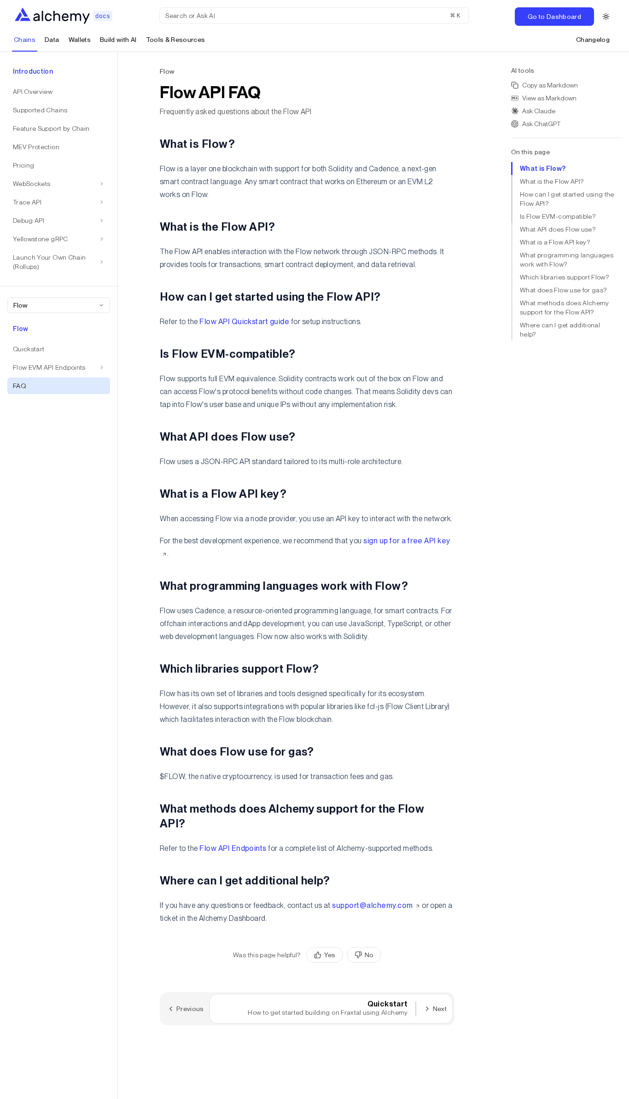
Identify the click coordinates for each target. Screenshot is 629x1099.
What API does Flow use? (557, 229)
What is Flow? (543, 168)
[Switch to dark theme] (606, 16)
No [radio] (369, 955)
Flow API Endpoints (233, 848)
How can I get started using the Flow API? (567, 199)
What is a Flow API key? (555, 242)
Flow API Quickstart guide (244, 321)
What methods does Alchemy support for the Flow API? (564, 307)
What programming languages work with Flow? (566, 259)
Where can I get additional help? (560, 329)
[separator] (118, 575)
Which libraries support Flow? (564, 277)
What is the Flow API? (551, 181)
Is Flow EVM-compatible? (557, 216)
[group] (343, 955)
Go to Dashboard (554, 16)
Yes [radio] (329, 955)
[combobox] (58, 305)
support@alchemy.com (372, 905)
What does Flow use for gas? (563, 290)
